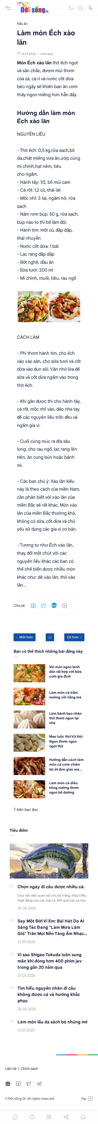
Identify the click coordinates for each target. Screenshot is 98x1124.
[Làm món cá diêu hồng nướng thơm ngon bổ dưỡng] (29, 789)
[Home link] (50, 637)
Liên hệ (10, 1068)
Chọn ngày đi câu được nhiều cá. (51, 887)
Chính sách (29, 1068)
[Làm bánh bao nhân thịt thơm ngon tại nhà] (29, 719)
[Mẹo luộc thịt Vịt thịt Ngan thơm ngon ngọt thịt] (29, 743)
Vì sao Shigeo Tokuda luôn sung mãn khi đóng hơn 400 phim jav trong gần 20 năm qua (50, 961)
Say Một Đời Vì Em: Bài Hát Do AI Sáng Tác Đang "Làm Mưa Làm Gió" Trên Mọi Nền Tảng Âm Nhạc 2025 (51, 928)
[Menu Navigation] (7, 7)
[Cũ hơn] (74, 637)
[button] (70, 8)
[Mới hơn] (25, 637)
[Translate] (90, 8)
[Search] (80, 8)
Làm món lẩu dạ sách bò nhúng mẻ (53, 1022)
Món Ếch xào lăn (34, 63)
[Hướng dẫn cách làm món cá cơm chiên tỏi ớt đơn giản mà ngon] (29, 766)
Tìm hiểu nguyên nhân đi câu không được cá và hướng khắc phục (49, 994)
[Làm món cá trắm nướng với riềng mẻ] (29, 696)
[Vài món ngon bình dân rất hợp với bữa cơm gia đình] (29, 673)
